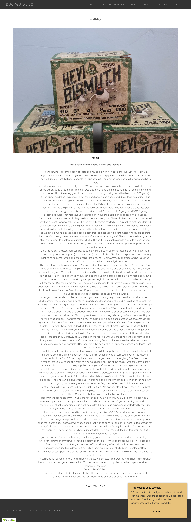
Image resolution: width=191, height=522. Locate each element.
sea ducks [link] (162, 4)
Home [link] (92, 4)
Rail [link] (133, 4)
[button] (179, 4)
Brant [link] (146, 4)
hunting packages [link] (113, 4)
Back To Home (95, 486)
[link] (21, 4)
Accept (157, 511)
